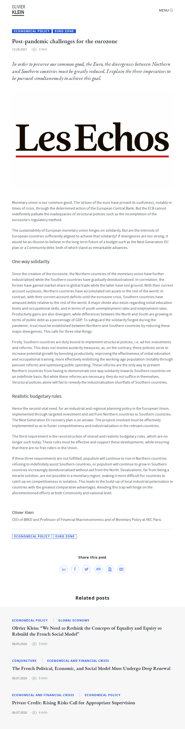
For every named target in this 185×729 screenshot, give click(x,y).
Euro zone (64, 31)
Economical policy (32, 31)
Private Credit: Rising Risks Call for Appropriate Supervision (73, 702)
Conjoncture (24, 661)
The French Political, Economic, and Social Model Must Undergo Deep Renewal (91, 668)
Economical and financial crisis (78, 661)
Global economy (73, 620)
